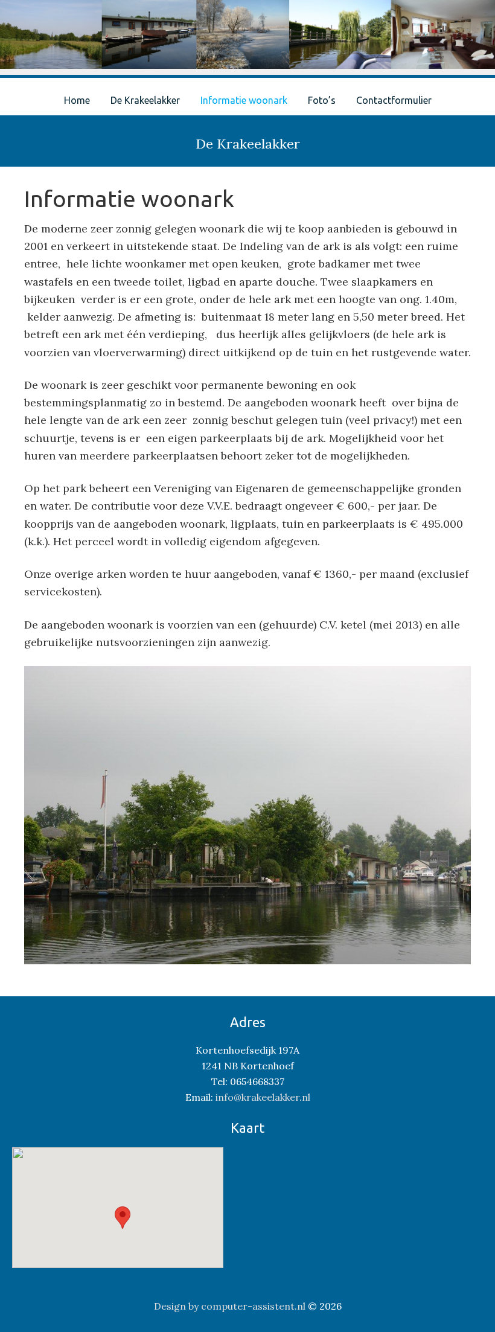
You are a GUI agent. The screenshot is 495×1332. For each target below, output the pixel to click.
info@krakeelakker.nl (263, 1097)
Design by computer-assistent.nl (229, 1306)
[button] (122, 1218)
